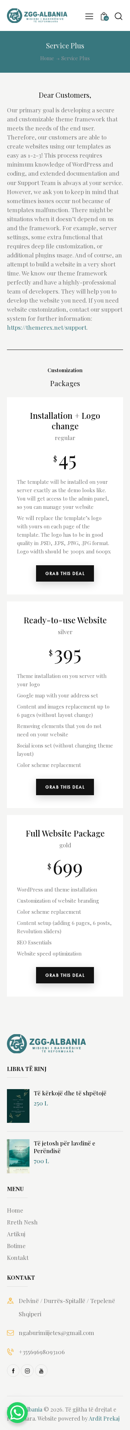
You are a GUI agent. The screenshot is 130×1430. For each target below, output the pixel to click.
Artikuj (16, 1234)
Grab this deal (65, 573)
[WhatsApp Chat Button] (17, 1412)
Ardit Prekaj (104, 1418)
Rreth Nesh (22, 1222)
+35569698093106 (42, 1352)
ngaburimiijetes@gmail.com (56, 1332)
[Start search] (118, 16)
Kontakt (17, 1257)
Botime (16, 1245)
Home (47, 58)
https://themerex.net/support (46, 327)
